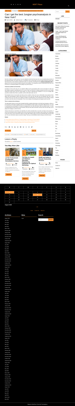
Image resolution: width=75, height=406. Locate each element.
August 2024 (7, 267)
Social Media (58, 135)
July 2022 (6, 317)
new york (32, 134)
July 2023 (6, 293)
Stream (56, 140)
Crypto (56, 68)
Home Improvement (59, 106)
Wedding (57, 155)
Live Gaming (58, 116)
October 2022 (7, 311)
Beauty (56, 56)
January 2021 (7, 352)
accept (7, 134)
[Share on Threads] (29, 127)
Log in (23, 218)
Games (56, 94)
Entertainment (58, 77)
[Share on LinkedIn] (15, 127)
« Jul (37, 206)
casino (56, 61)
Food (56, 92)
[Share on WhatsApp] (18, 127)
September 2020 (8, 360)
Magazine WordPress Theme (34, 404)
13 (37, 194)
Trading (57, 150)
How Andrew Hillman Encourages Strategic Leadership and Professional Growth (62, 27)
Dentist (56, 70)
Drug (56, 73)
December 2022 (8, 307)
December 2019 (8, 378)
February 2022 (7, 328)
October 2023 (7, 287)
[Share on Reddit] (23, 127)
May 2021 (7, 344)
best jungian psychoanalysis (17, 134)
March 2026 (7, 228)
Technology (57, 145)
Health (27, 134)
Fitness (56, 89)
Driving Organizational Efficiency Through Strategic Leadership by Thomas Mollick (22, 119)
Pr (55, 131)
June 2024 (7, 271)
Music (56, 121)
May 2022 (7, 321)
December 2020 (8, 354)
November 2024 (8, 260)
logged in (11, 141)
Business (57, 58)
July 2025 (6, 244)
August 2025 (7, 242)
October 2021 (7, 334)
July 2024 (6, 269)
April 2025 (7, 250)
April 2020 (7, 370)
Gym (56, 102)
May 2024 (7, 273)
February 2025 (7, 254)
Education (57, 75)
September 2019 (8, 384)
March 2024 (7, 277)
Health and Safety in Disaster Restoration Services (45, 159)
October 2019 (7, 382)
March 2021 (7, 348)
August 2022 (7, 315)
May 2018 (7, 399)
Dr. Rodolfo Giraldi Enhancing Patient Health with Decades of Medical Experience (22, 120)
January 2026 (7, 232)
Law (56, 109)
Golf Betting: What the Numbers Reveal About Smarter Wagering (62, 45)
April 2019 (7, 395)
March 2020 (7, 372)
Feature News (58, 82)
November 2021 (8, 332)
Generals (57, 99)
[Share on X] (12, 127)
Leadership (57, 114)
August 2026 (7, 218)
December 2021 (8, 330)
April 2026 (7, 226)
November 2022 (8, 309)
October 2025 (7, 238)
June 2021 (7, 342)
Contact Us (57, 165)
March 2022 (7, 326)
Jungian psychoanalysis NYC (47, 81)
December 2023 (8, 283)
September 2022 (8, 313)
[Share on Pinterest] (20, 127)
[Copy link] (32, 127)
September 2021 (8, 336)
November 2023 (8, 285)
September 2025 (8, 240)
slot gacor (57, 18)
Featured (57, 85)
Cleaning (57, 63)
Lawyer (56, 111)
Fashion (57, 80)
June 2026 (7, 222)
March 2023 (7, 301)
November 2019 (8, 380)
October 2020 (7, 358)
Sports (56, 138)
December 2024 (8, 258)
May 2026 (7, 224)
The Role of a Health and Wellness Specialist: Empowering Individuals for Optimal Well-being (29, 161)
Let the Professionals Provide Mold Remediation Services (12, 159)
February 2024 (7, 279)
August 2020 (7, 362)
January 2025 (7, 256)
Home (56, 162)
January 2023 (7, 305)
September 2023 (8, 289)
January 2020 (7, 376)
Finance (57, 87)
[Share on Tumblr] (26, 127)
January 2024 (7, 281)
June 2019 (7, 391)
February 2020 (7, 374)
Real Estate (57, 133)
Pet (56, 126)
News (56, 123)
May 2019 (7, 393)
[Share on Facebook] (9, 127)
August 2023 (7, 291)
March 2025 (7, 252)
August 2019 (7, 387)
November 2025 (8, 236)
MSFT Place (37, 4)
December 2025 (8, 234)
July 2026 (6, 220)
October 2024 (7, 263)
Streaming (57, 143)
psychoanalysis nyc (41, 134)
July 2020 (6, 364)
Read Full (9, 175)
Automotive (57, 53)
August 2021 (7, 338)
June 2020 (7, 366)
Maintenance (58, 118)
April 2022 (7, 324)
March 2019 (7, 397)
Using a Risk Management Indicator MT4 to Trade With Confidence (61, 37)
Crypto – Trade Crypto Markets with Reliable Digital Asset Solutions (61, 32)
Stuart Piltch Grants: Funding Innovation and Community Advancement (20, 122)
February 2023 (7, 303)
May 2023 (7, 297)
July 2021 (6, 340)
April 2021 (7, 346)
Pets (56, 128)
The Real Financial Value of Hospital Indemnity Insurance (61, 42)
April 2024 (7, 275)
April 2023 (7, 299)
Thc (56, 147)
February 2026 (7, 230)
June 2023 (7, 295)
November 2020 (8, 356)
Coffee (56, 65)
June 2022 (7, 319)
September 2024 (8, 265)
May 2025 (7, 248)
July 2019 (6, 389)
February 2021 (7, 350)
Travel (56, 152)
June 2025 (7, 246)
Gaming (57, 97)
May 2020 (7, 368)
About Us (57, 168)
